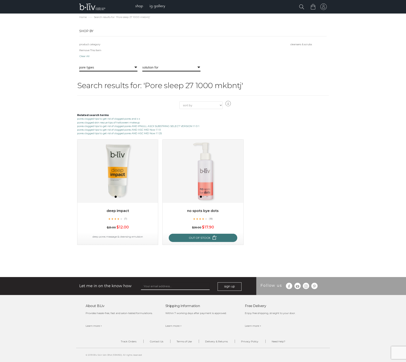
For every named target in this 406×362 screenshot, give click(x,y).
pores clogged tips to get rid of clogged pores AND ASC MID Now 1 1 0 (119, 129)
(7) (125, 218)
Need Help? (278, 341)
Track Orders (128, 341)
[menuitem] (139, 6)
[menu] (150, 6)
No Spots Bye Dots (203, 211)
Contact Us (156, 341)
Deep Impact (118, 211)
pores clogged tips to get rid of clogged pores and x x (108, 118)
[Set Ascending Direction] (227, 104)
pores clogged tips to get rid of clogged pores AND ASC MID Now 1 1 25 (119, 133)
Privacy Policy (249, 341)
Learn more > (94, 325)
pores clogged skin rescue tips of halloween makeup (108, 122)
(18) (211, 218)
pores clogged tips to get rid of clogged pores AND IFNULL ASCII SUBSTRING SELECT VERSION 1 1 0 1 (138, 126)
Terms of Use (184, 341)
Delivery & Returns (216, 341)
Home (83, 17)
